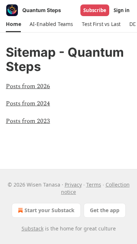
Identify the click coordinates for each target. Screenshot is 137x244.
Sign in (122, 10)
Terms (93, 184)
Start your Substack (49, 210)
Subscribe (94, 10)
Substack (32, 228)
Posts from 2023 (28, 121)
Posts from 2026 (28, 86)
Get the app (104, 210)
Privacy (73, 184)
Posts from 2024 (28, 103)
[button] (13, 24)
